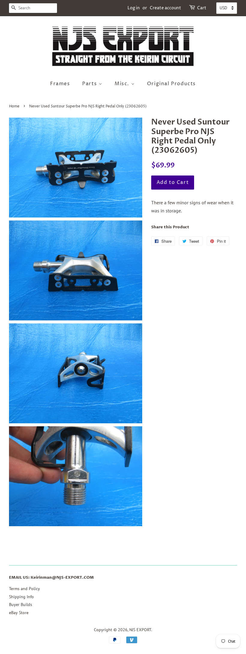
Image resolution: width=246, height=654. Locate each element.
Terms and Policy (24, 588)
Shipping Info (21, 596)
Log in (134, 8)
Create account (165, 8)
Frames (60, 83)
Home (14, 106)
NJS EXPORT (140, 629)
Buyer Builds (20, 604)
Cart (201, 8)
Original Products (171, 83)
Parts (90, 83)
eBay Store (18, 612)
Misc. (123, 83)
